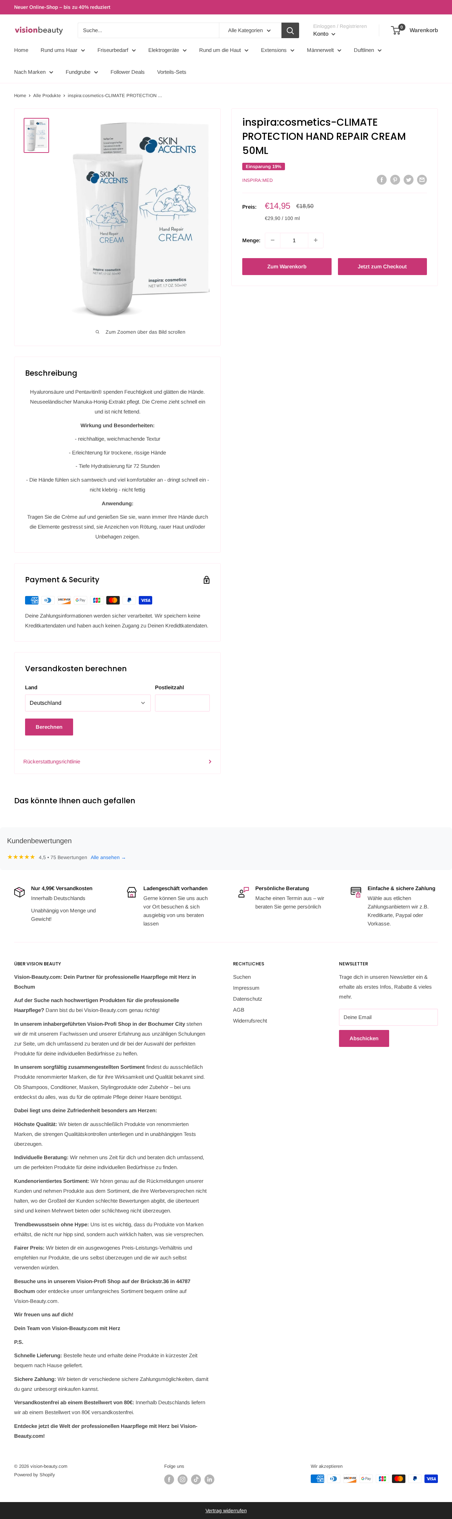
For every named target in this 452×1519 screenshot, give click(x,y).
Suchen (242, 977)
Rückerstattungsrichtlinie (51, 761)
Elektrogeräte (163, 50)
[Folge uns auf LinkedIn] (209, 1479)
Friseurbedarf (112, 50)
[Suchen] (290, 30)
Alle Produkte (47, 95)
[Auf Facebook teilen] (382, 179)
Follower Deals (128, 72)
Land (31, 687)
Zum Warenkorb (287, 266)
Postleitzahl (169, 687)
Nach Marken (30, 72)
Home (21, 50)
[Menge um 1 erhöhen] (315, 240)
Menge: (251, 240)
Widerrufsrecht (250, 1021)
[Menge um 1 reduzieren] (272, 240)
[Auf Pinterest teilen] (395, 179)
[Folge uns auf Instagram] (183, 1479)
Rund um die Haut (220, 50)
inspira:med (257, 180)
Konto (321, 34)
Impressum (246, 988)
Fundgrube (78, 72)
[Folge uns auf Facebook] (169, 1479)
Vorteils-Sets (171, 72)
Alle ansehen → (108, 857)
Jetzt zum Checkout (382, 266)
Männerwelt (320, 50)
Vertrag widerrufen (226, 1510)
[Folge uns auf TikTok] (196, 1479)
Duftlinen (364, 50)
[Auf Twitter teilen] (409, 179)
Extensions (274, 50)
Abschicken (364, 1038)
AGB (238, 1010)
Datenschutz (247, 999)
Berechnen (49, 727)
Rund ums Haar (59, 50)
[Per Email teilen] (422, 179)
